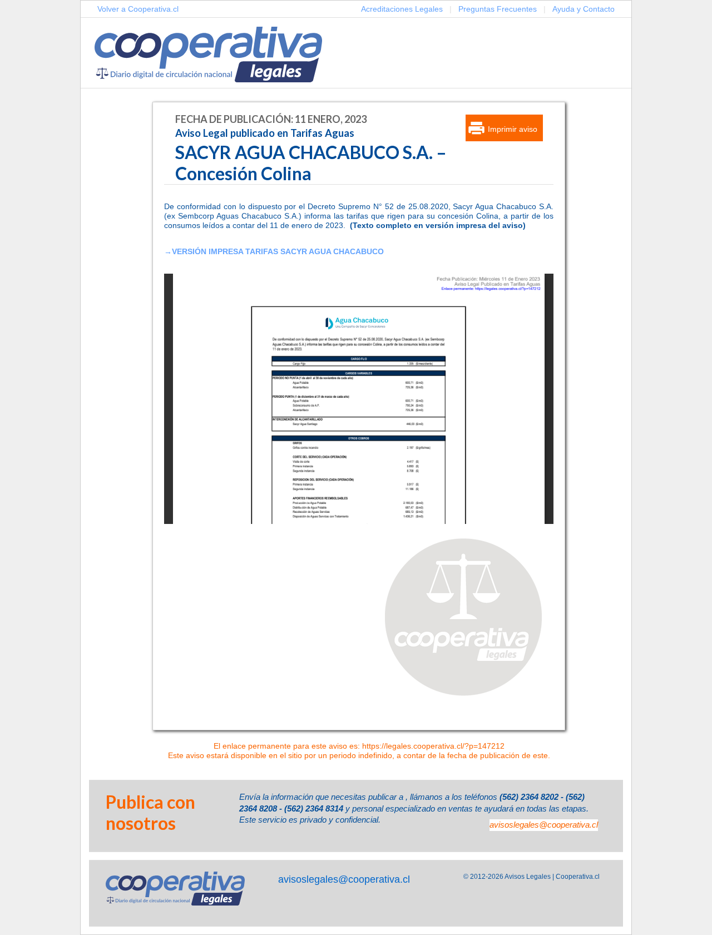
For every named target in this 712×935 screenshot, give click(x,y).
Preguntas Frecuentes (497, 8)
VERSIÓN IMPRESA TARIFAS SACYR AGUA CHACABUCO (278, 251)
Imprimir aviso (512, 129)
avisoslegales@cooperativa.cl (544, 824)
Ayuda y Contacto (583, 8)
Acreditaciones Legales (402, 8)
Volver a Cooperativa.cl (138, 8)
